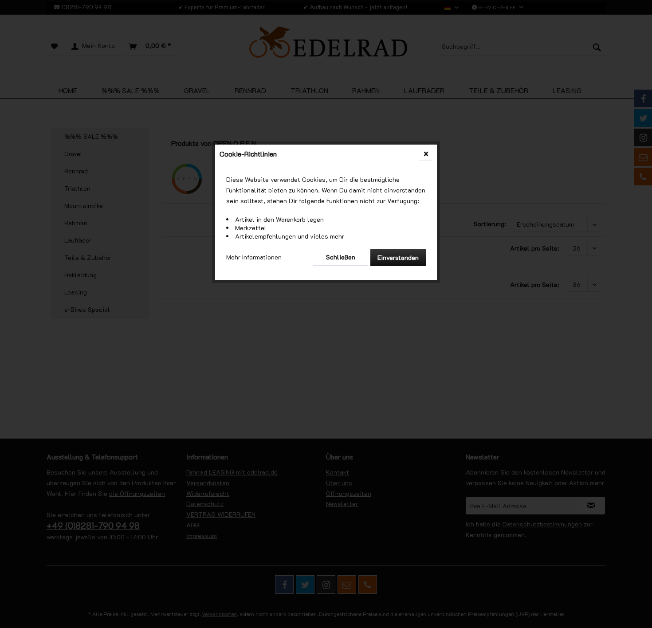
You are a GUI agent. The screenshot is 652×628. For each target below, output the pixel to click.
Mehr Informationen (254, 257)
